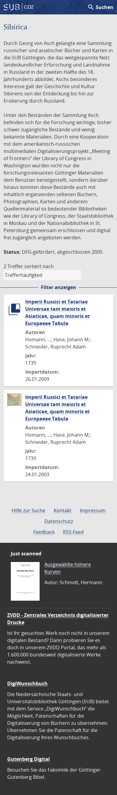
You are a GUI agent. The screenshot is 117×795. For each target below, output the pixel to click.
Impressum (93, 510)
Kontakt (62, 510)
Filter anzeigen (58, 287)
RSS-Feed (73, 532)
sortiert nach (39, 266)
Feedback (44, 532)
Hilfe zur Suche (28, 510)
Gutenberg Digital (28, 759)
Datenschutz (58, 521)
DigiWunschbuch (27, 683)
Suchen (100, 7)
